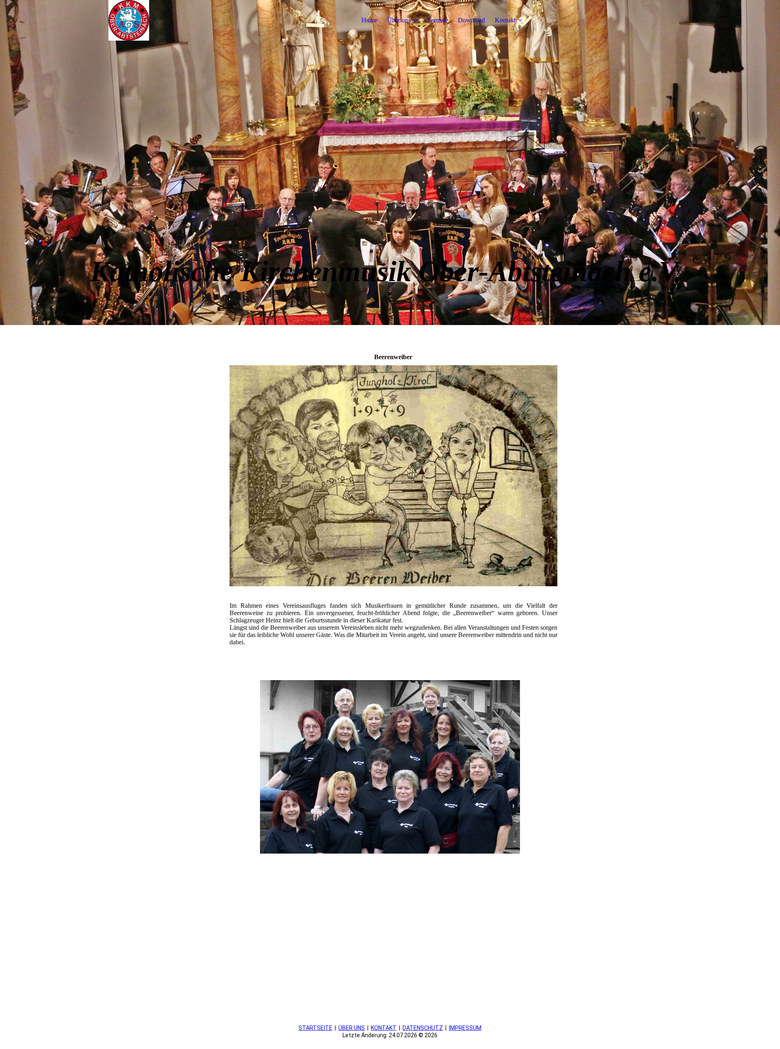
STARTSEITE (315, 1028)
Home (369, 20)
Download (471, 20)
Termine (437, 20)
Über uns (399, 20)
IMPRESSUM (465, 1028)
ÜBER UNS (351, 1028)
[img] (129, 20)
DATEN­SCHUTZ (423, 1028)
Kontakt (505, 20)
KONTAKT (383, 1028)
